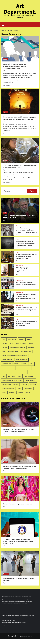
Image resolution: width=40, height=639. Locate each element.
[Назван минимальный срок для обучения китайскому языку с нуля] (7, 310)
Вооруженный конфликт (10, 363)
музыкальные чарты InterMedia (12, 380)
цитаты (28, 392)
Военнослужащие (21, 359)
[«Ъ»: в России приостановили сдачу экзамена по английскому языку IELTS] (7, 297)
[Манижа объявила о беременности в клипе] (20, 488)
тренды (20, 392)
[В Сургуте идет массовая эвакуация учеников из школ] (7, 283)
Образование (19, 265)
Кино (31, 363)
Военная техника (8, 359)
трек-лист (12, 392)
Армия (31, 343)
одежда (15, 384)
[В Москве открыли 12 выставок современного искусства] (20, 563)
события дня (28, 388)
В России (31, 347)
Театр (5, 212)
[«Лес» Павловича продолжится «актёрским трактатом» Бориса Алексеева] (7, 230)
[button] (3, 24)
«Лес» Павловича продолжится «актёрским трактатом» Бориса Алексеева (26, 230)
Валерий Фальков (13, 351)
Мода (28, 368)
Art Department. (20, 8)
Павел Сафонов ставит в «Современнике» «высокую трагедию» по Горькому (25, 243)
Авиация (21, 339)
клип (19, 376)
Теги (4, 376)
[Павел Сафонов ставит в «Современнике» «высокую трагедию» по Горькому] (7, 243)
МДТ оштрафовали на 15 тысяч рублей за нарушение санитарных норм (26, 257)
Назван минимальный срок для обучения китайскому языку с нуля (26, 310)
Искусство (24, 363)
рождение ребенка (8, 388)
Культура (11, 368)
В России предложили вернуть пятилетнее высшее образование (26, 323)
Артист (5, 347)
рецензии (33, 384)
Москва (5, 372)
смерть (19, 388)
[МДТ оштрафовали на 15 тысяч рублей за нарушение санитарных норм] (7, 257)
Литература (20, 368)
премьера (24, 384)
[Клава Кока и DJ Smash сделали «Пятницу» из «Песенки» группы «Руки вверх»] (20, 414)
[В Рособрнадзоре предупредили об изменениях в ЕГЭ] (7, 270)
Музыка (5, 59)
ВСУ (4, 351)
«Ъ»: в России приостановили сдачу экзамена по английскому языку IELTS (26, 296)
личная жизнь (28, 376)
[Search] (36, 24)
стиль (4, 392)
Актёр (11, 343)
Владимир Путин (26, 351)
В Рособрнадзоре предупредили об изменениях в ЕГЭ (26, 270)
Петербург (32, 372)
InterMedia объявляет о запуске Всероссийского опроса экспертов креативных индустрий (15, 66)
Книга (4, 368)
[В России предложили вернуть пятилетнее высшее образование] (7, 323)
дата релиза (11, 376)
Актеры (5, 343)
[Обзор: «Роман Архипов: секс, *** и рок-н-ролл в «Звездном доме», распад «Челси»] (20, 451)
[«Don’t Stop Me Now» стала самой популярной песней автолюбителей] (20, 150)
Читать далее (6, 85)
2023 (4, 339)
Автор (29, 339)
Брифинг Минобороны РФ (17, 347)
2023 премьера (12, 339)
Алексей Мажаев (21, 343)
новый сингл (7, 384)
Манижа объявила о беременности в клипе (18, 504)
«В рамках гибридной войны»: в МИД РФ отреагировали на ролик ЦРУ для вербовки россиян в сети (18, 541)
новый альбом (29, 380)
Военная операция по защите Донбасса (15, 355)
